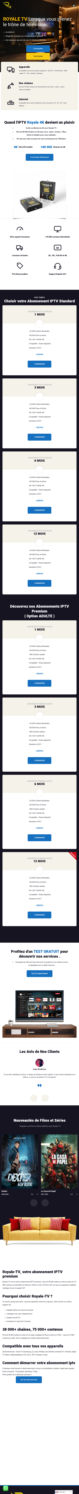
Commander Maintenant (39, 157)
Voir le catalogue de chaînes (26, 1338)
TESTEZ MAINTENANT (39, 973)
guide (72, 1368)
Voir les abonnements (28, 1380)
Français (61, 1492)
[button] (33, 1098)
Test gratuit (20, 1371)
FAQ (35, 1371)
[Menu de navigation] (74, 5)
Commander (38, 48)
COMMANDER (39, 364)
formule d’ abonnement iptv (25, 1368)
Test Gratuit (38, 56)
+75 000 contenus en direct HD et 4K (30, 32)
